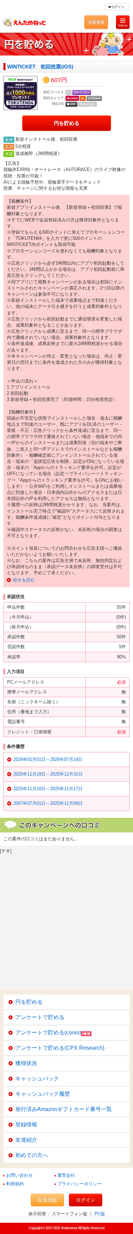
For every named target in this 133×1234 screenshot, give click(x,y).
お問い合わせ (19, 1175)
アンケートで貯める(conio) (48, 1032)
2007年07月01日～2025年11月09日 (48, 803)
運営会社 (66, 1175)
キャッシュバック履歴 (42, 1094)
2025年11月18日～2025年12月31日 (48, 774)
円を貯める (66, 123)
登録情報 (26, 1124)
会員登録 (47, 1200)
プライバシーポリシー (79, 1183)
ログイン (85, 1200)
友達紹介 (26, 1140)
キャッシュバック (37, 1078)
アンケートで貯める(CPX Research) (59, 1048)
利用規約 (15, 1183)
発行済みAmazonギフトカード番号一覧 (63, 1109)
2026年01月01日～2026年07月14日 (48, 759)
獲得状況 (26, 1063)
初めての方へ (31, 1155)
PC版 (99, 1213)
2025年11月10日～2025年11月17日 (48, 788)
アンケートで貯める (39, 1017)
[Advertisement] (66, 919)
